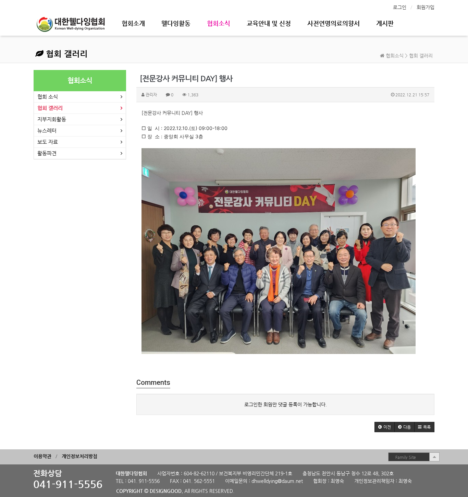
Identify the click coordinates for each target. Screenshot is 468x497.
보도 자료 (47, 142)
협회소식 (218, 23)
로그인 (399, 7)
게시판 (385, 23)
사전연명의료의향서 (333, 23)
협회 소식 (47, 96)
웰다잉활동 (175, 23)
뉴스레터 (47, 130)
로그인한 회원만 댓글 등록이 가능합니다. (285, 404)
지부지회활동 (51, 119)
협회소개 (133, 23)
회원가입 (425, 7)
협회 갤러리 (66, 54)
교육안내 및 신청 (269, 23)
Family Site (405, 457)
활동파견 (47, 153)
